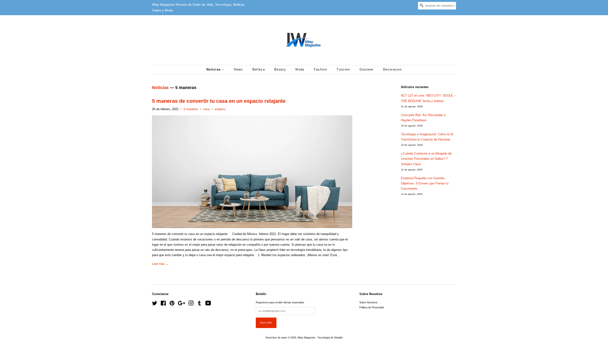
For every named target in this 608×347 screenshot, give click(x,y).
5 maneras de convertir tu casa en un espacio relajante (218, 101)
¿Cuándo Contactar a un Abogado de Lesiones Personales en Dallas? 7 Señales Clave (426, 159)
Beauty (280, 69)
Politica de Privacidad (371, 307)
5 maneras (191, 109)
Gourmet (367, 69)
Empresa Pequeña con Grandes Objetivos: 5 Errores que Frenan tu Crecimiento (424, 183)
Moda (299, 69)
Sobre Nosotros (368, 302)
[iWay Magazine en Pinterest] (172, 304)
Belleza (258, 69)
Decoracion (392, 69)
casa (206, 109)
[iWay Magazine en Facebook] (163, 304)
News (238, 69)
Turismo (343, 69)
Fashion (320, 69)
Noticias (214, 69)
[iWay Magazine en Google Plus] (181, 304)
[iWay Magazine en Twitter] (154, 304)
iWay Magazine (307, 337)
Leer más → (160, 264)
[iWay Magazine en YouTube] (208, 304)
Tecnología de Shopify (330, 337)
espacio (220, 109)
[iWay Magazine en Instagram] (191, 304)
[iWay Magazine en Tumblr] (199, 304)
